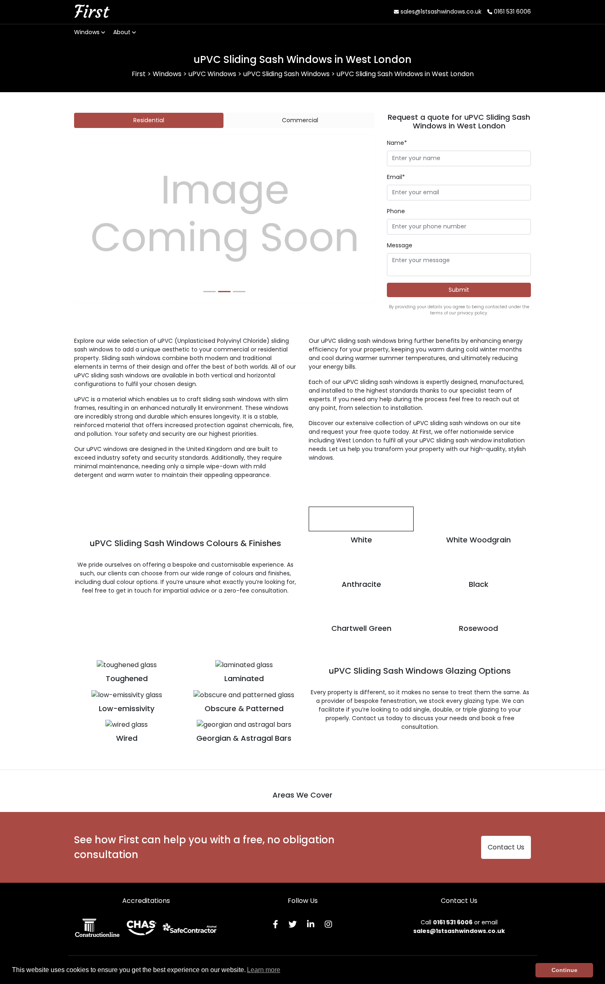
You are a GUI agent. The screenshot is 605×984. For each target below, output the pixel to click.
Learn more (263, 969)
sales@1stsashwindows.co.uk (440, 11)
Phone (396, 211)
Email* (396, 177)
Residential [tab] (148, 120)
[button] (96, 219)
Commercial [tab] (300, 120)
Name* (397, 143)
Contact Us (506, 847)
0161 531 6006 (511, 11)
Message (399, 245)
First (91, 11)
